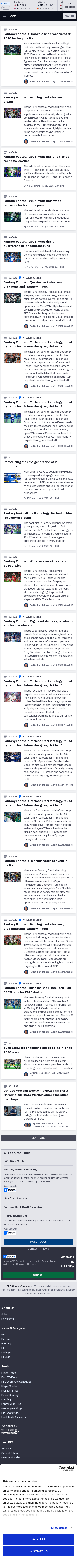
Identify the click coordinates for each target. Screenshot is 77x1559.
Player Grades (9, 1386)
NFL (6, 3)
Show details (59, 1527)
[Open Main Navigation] (4, 16)
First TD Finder (9, 1377)
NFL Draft (7, 1357)
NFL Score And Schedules (16, 1381)
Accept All (38, 1539)
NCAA (6, 8)
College (13, 1086)
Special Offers (9, 1453)
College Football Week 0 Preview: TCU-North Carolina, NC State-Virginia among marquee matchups (36, 1095)
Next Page (39, 1138)
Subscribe (7, 1448)
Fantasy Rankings (11, 1408)
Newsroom (7, 1318)
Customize (36, 1550)
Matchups (7, 1399)
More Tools (38, 1242)
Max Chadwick (43, 1123)
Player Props (8, 1373)
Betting (5, 1339)
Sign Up (38, 1275)
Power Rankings (10, 1395)
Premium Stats (9, 1390)
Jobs (4, 1314)
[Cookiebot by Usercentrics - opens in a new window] (58, 1468)
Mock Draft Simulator (13, 1417)
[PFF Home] (13, 16)
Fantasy (12, 29)
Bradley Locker (41, 1073)
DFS (3, 1348)
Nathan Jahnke (41, 81)
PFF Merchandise (11, 1457)
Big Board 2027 (10, 1413)
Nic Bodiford (33, 186)
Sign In (69, 16)
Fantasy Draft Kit (11, 1404)
